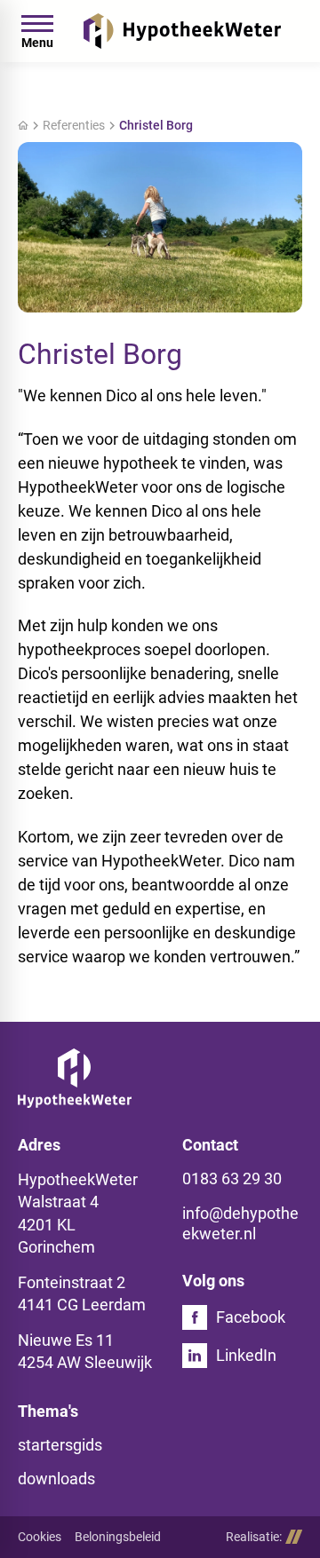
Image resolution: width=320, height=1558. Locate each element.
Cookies (39, 1537)
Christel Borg (156, 125)
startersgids (60, 1444)
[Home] (182, 31)
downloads (56, 1478)
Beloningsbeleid (118, 1537)
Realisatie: (254, 1537)
